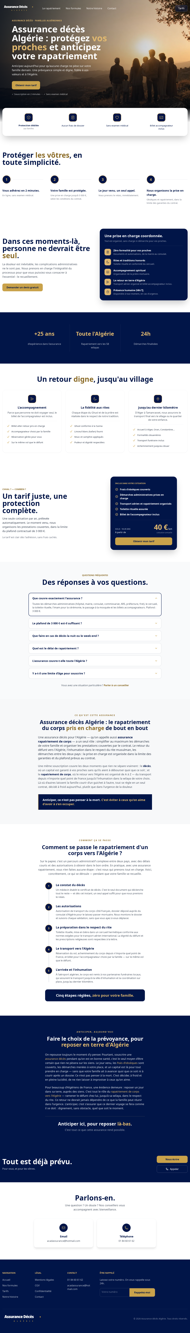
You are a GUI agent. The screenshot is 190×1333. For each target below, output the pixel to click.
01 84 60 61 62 (126, 1241)
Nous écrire (172, 1159)
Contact (111, 8)
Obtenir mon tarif (26, 85)
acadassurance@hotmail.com (63, 1241)
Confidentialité (43, 1291)
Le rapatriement (51, 8)
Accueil (6, 1279)
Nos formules (73, 8)
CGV (37, 1285)
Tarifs (181, 8)
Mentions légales (44, 1279)
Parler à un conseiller (116, 685)
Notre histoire (94, 8)
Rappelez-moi (142, 1292)
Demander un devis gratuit (23, 287)
